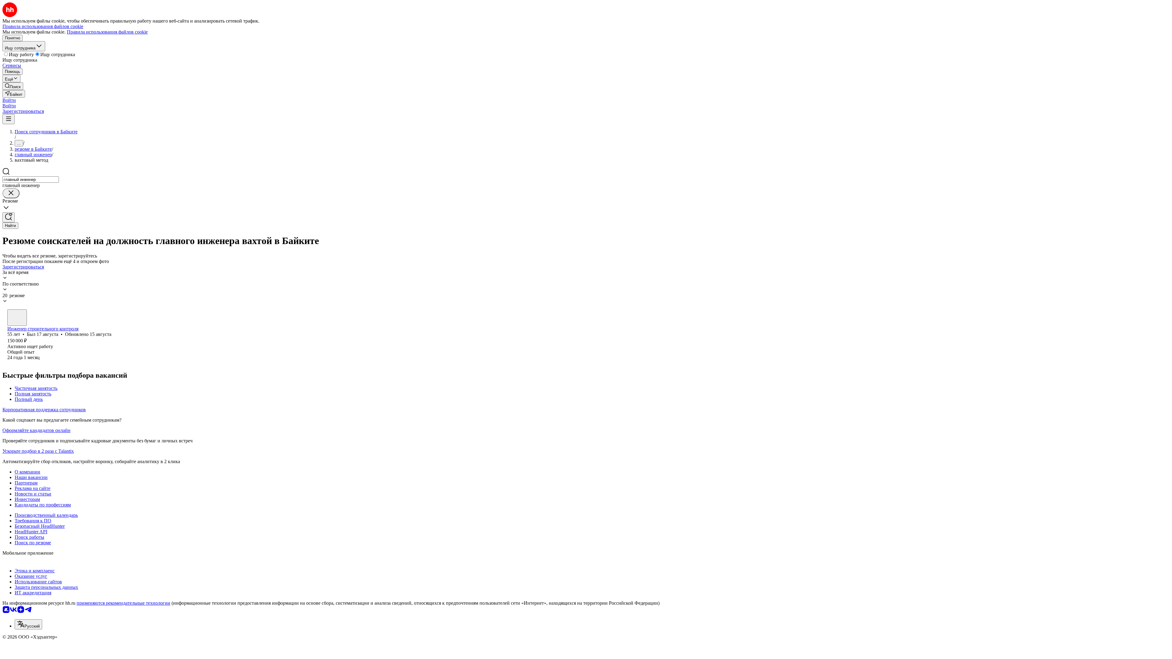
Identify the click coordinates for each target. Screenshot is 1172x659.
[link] (12, 86)
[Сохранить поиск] (8, 217)
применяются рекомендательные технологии (123, 603)
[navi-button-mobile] (8, 119)
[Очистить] (11, 193)
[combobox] (30, 179)
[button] (9, 100)
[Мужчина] (17, 317)
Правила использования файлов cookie (107, 31)
